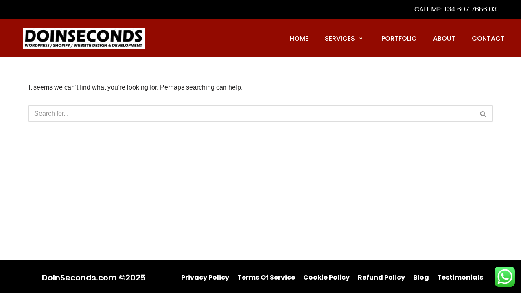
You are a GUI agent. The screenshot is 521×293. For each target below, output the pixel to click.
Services (340, 38)
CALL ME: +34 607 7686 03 (455, 9)
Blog (421, 277)
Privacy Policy (205, 277)
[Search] (483, 113)
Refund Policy (381, 277)
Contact (488, 38)
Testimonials (460, 277)
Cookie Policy (326, 277)
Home (299, 38)
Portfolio (399, 38)
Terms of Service (266, 277)
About (444, 38)
